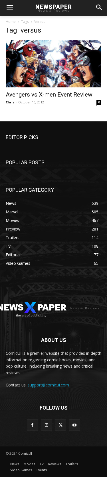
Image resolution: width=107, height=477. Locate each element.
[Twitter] (60, 424)
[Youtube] (74, 424)
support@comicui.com (48, 385)
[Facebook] (32, 424)
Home (11, 21)
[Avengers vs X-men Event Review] (53, 63)
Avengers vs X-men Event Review (49, 94)
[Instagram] (46, 424)
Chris (10, 102)
